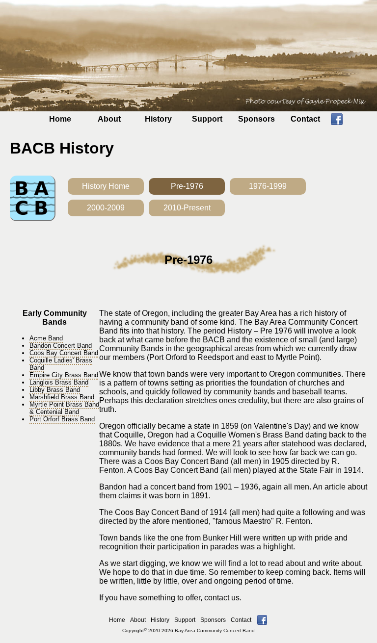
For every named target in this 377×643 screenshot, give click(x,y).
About (109, 119)
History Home (106, 186)
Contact (305, 119)
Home (60, 119)
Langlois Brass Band (58, 382)
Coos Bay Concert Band (63, 353)
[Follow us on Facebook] (337, 122)
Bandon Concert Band (60, 345)
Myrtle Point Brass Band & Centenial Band (64, 408)
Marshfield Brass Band (61, 397)
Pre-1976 (187, 186)
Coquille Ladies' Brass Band (60, 364)
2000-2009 (106, 208)
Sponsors (256, 119)
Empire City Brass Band (63, 375)
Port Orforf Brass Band (62, 419)
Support (207, 119)
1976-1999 (268, 186)
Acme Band (46, 338)
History (158, 119)
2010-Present (187, 208)
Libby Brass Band (54, 389)
